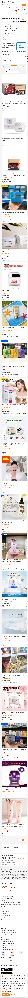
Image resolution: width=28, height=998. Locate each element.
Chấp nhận (5, 994)
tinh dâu (9, 7)
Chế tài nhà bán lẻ (5, 921)
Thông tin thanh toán (6, 917)
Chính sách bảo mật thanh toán (8, 924)
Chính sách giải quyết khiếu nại (8, 930)
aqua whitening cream (9, 850)
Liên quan (14, 66)
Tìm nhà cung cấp (21, 46)
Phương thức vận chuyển (7, 898)
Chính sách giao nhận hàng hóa (8, 932)
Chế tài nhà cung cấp (6, 919)
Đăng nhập (23, 9)
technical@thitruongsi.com (15, 904)
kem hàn (4, 7)
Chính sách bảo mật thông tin (8, 926)
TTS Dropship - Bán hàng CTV (8, 941)
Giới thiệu (3, 909)
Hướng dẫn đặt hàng (6, 894)
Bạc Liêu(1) (5, 39)
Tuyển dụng (3, 913)
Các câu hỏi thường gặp (6, 890)
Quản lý (13, 994)
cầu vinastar (15, 7)
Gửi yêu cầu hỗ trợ (5, 892)
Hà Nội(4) (5, 37)
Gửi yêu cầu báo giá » (21, 859)
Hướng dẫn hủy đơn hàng (7, 896)
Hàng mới (22, 66)
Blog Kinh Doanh (5, 911)
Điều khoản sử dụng (5, 915)
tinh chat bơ (21, 7)
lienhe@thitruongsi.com (15, 902)
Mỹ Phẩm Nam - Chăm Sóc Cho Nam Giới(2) (12, 28)
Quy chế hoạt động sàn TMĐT (8, 937)
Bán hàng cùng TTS (22, 13)
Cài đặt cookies (4, 928)
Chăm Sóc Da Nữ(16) (7, 26)
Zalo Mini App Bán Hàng (6, 945)
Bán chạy (8, 69)
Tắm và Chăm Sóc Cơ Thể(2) (9, 30)
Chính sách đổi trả (5, 900)
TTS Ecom (3, 947)
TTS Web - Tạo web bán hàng (8, 943)
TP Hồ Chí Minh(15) (7, 35)
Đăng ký (23, 10)
